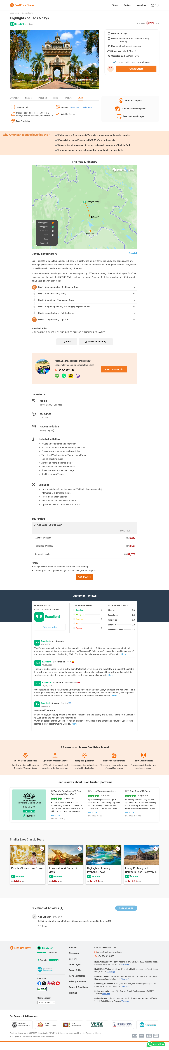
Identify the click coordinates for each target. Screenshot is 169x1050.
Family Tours (87, 107)
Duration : (116, 33)
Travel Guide (75, 970)
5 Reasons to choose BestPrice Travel (84, 747)
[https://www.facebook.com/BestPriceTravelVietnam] (39, 983)
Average (79, 619)
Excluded (44, 484)
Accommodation (49, 426)
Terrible (79, 628)
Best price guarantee (84, 760)
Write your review (50, 627)
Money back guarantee (114, 760)
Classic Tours (27, 13)
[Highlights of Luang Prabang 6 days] (103, 855)
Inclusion (42, 98)
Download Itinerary (97, 341)
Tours (115, 5)
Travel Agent (75, 964)
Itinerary (28, 98)
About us (141, 5)
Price (55, 98)
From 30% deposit (133, 100)
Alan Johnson (44, 917)
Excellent (79, 610)
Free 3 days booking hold (133, 108)
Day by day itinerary (44, 253)
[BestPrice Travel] (22, 5)
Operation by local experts (55, 760)
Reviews (68, 98)
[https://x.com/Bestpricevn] (44, 983)
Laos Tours (14, 13)
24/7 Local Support (144, 760)
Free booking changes (133, 116)
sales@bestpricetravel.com (109, 952)
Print (68, 341)
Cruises (127, 5)
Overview (14, 98)
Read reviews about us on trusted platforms (84, 782)
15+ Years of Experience (25, 760)
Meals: (114, 46)
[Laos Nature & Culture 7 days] (65, 855)
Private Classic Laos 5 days (27, 868)
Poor (78, 623)
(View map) (125, 965)
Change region (44, 998)
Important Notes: (40, 328)
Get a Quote (136, 68)
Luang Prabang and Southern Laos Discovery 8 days (140, 872)
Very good (80, 614)
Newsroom (74, 953)
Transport (45, 413)
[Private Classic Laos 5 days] (27, 855)
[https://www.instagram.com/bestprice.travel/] (49, 983)
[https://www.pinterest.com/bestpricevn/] (53, 983)
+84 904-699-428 (66, 370)
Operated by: (117, 56)
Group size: (116, 51)
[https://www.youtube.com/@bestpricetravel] (58, 983)
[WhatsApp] (65, 376)
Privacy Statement (77, 981)
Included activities (49, 439)
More (123, 654)
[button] (97, 59)
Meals (43, 400)
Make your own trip (114, 369)
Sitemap (73, 993)
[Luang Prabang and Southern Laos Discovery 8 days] (141, 855)
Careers (73, 959)
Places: (114, 38)
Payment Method (77, 976)
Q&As (80, 97)
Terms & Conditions (78, 987)
